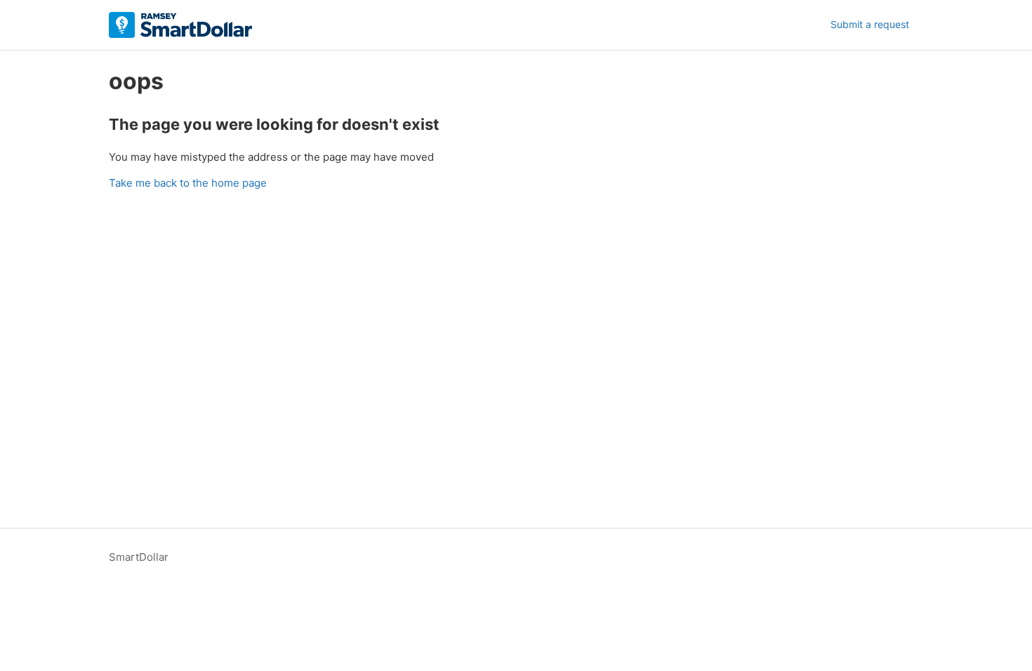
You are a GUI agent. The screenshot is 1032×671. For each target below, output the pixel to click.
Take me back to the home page (188, 183)
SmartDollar (138, 557)
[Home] (180, 25)
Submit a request (870, 24)
